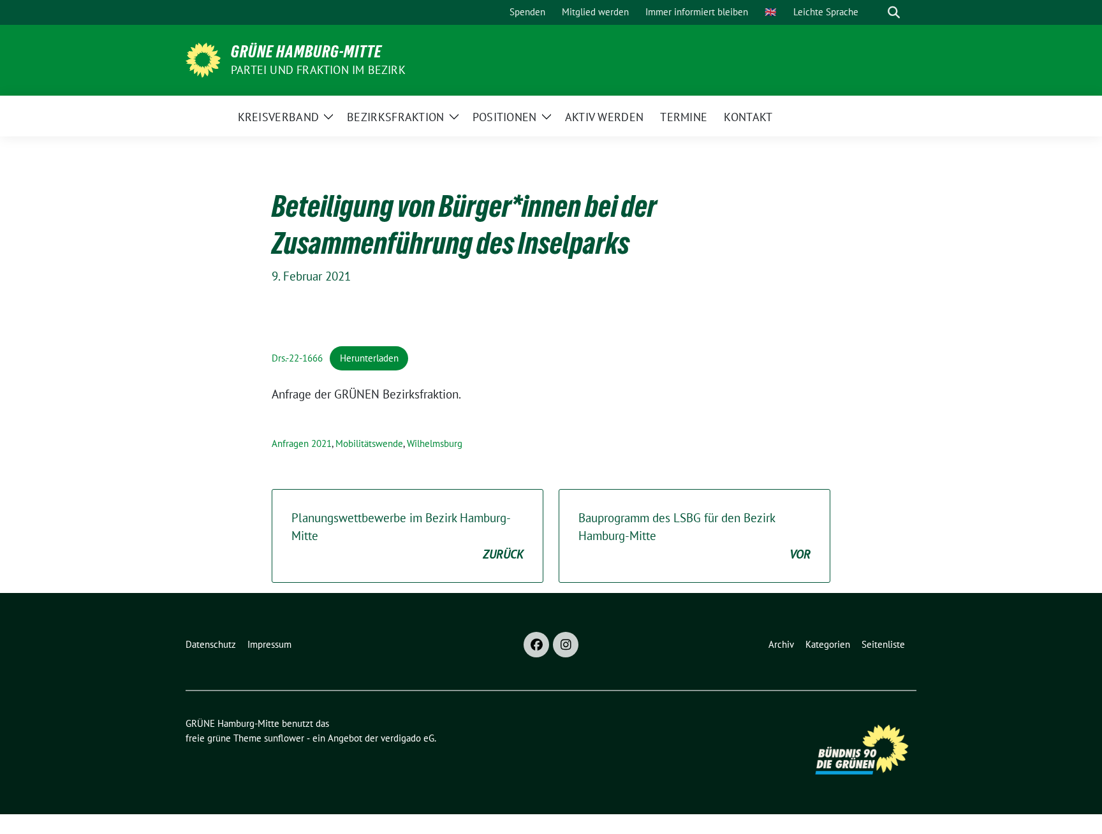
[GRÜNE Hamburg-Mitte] (203, 58)
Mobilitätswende (369, 443)
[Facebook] (536, 644)
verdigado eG (407, 738)
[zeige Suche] (893, 12)
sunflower (284, 738)
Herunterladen (369, 358)
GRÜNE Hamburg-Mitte (306, 51)
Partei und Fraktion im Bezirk (318, 69)
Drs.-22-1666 (297, 358)
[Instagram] (565, 644)
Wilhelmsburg (434, 443)
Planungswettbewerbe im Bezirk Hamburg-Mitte (407, 536)
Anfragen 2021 (302, 443)
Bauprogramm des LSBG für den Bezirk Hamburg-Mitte (694, 536)
